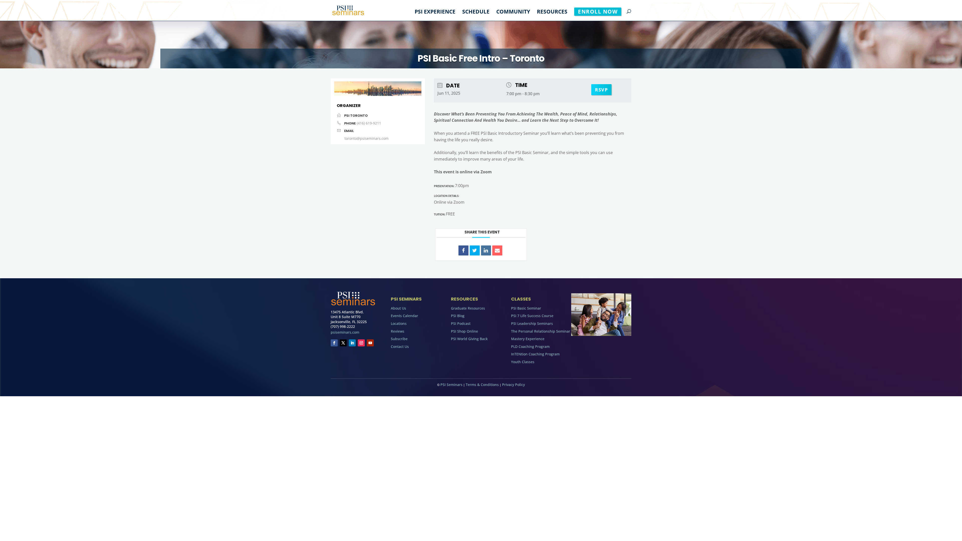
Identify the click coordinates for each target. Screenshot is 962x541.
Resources (552, 12)
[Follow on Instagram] (361, 342)
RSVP (601, 90)
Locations (399, 323)
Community (513, 12)
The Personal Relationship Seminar (540, 331)
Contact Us (400, 346)
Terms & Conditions (482, 384)
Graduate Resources (468, 308)
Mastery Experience (527, 338)
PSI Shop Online (464, 331)
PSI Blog (457, 315)
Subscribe (399, 338)
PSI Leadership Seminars (532, 323)
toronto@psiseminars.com (366, 138)
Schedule (476, 12)
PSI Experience (435, 12)
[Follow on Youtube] (370, 342)
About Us (398, 308)
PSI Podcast (460, 323)
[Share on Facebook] (463, 250)
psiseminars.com (345, 332)
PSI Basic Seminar (526, 308)
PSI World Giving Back (469, 338)
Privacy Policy (513, 384)
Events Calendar (404, 315)
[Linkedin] (486, 250)
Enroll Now (598, 11)
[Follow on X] (343, 342)
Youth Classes (522, 361)
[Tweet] (475, 250)
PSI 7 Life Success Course (532, 315)
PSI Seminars (451, 384)
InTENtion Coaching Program (535, 354)
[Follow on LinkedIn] (352, 342)
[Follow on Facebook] (334, 342)
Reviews (397, 331)
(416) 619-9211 (369, 123)
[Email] (497, 250)
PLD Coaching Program (530, 346)
